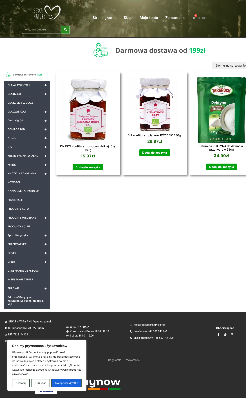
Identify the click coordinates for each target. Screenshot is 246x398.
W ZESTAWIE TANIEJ (20, 279)
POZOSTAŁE (15, 199)
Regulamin (114, 360)
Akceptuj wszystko (66, 382)
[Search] (65, 30)
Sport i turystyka (27, 235)
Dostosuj (21, 382)
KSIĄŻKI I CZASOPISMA (27, 173)
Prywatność (132, 360)
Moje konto (149, 18)
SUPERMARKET (27, 244)
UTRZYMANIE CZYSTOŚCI (23, 270)
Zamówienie (175, 18)
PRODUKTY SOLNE (19, 226)
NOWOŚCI (14, 182)
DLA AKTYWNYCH (27, 85)
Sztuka (27, 253)
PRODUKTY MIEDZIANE (27, 218)
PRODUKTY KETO (18, 208)
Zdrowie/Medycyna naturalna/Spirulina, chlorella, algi (26, 301)
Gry (27, 147)
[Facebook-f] (218, 334)
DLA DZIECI (27, 94)
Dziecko (27, 138)
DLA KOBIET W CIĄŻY (20, 102)
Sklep (128, 18)
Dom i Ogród (27, 120)
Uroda (27, 262)
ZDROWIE (27, 288)
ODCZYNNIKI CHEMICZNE (23, 191)
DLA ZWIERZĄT (27, 111)
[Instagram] (232, 334)
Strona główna (105, 18)
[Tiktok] (225, 334)
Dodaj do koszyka (87, 167)
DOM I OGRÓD (27, 129)
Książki (27, 164)
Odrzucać (40, 382)
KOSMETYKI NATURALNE (27, 156)
